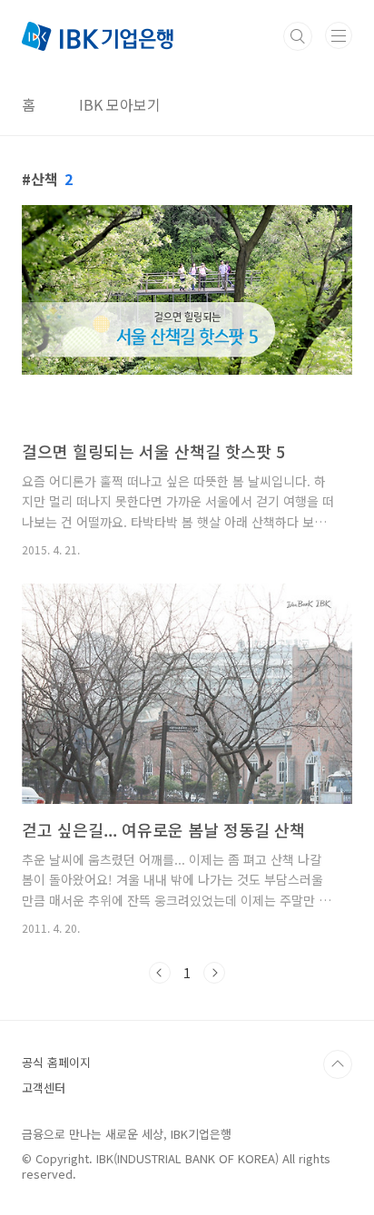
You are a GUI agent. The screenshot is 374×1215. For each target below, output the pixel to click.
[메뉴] (338, 35)
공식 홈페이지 (56, 1062)
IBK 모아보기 (120, 104)
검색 (297, 36)
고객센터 (43, 1087)
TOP (337, 1064)
